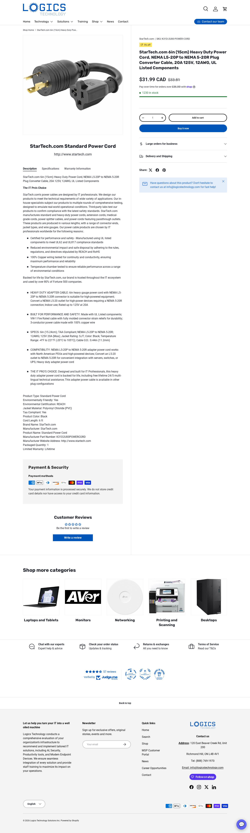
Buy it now (183, 128)
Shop (95, 21)
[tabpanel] (73, 313)
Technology (41, 21)
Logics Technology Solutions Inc (45, 820)
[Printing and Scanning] (167, 597)
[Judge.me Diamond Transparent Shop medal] (130, 674)
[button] (225, 9)
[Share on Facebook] (157, 170)
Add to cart (198, 117)
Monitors (83, 620)
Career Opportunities (154, 768)
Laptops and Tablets (41, 620)
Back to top (125, 703)
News (110, 21)
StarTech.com (146, 38)
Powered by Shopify (70, 820)
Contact (123, 21)
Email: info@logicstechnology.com (202, 767)
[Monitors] (83, 597)
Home (26, 21)
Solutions (63, 21)
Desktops (209, 620)
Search (146, 736)
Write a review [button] (73, 537)
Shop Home (28, 30)
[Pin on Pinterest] (164, 170)
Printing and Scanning (166, 622)
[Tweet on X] (150, 170)
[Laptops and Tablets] (41, 597)
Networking (125, 620)
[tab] (30, 168)
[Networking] (125, 597)
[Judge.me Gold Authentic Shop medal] (145, 674)
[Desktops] (209, 597)
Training (83, 21)
